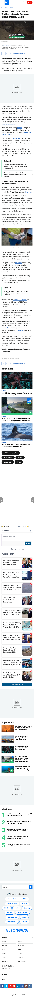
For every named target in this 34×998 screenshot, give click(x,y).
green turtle (7, 462)
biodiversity (17, 138)
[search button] (30, 887)
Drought (9, 912)
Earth (6, 7)
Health (3, 953)
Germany (27, 908)
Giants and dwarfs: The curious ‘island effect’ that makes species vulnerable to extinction (16, 292)
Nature (11, 7)
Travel (20, 953)
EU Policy (21, 945)
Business (4, 945)
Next (19, 949)
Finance (24, 922)
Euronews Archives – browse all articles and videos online (8, 966)
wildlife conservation (10, 453)
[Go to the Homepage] (7, 2)
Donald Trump (11, 922)
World (20, 941)
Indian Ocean (8, 457)
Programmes (5, 961)
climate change (22, 912)
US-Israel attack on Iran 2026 (17, 899)
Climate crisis (12, 917)
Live (29, 2)
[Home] (2, 7)
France (20, 457)
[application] (17, 30)
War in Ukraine (12, 903)
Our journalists (22, 961)
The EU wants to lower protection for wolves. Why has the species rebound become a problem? (15, 166)
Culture (4, 957)
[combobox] (17, 887)
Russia (24, 903)
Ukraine (6, 908)
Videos (20, 957)
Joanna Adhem (7, 45)
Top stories (8, 722)
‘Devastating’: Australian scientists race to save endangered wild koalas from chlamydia (16, 174)
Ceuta (24, 917)
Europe (4, 941)
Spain (16, 908)
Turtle (19, 462)
